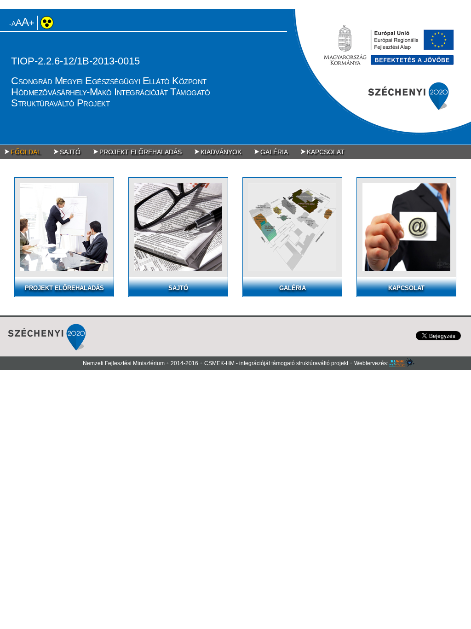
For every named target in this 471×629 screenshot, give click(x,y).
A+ (25, 22)
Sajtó (70, 152)
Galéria (274, 152)
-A (12, 23)
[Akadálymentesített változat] (50, 27)
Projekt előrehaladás (140, 152)
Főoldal (26, 152)
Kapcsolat (326, 152)
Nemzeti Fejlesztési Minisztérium (124, 363)
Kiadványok (221, 152)
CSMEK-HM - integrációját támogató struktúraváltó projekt (276, 363)
